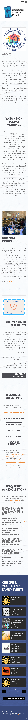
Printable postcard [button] (19, 375)
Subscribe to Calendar (12, 698)
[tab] (14, 413)
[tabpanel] (14, 459)
